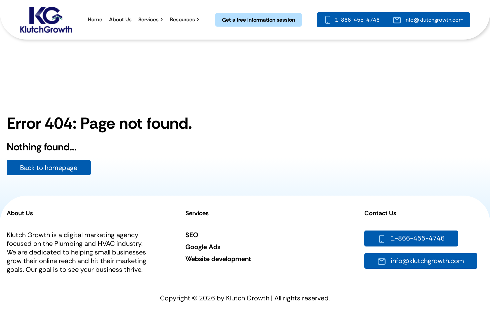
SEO (191, 235)
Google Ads (202, 246)
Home (95, 19)
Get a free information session (258, 19)
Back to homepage (48, 167)
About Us (120, 19)
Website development (218, 258)
